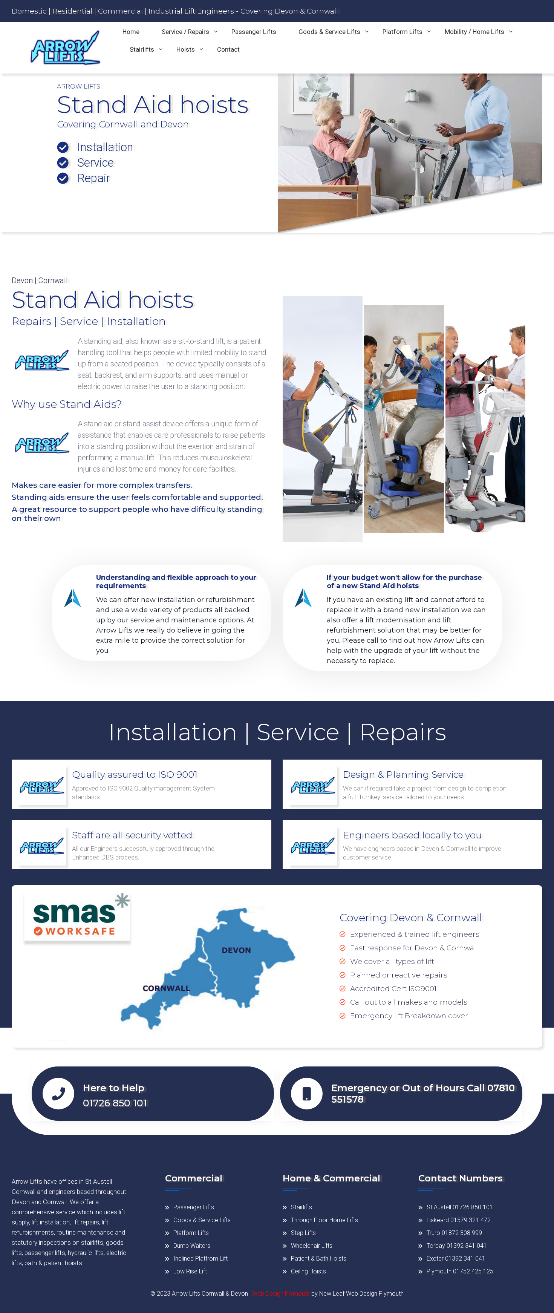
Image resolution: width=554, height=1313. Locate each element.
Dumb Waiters (191, 1245)
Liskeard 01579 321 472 (459, 1220)
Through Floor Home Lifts (324, 1220)
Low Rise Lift (190, 1271)
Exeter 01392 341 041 (456, 1258)
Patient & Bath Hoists (318, 1258)
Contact (228, 49)
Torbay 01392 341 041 (457, 1245)
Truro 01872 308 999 (454, 1232)
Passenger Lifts (253, 31)
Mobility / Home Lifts (474, 31)
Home (130, 31)
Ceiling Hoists (308, 1271)
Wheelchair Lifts (311, 1245)
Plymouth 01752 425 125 (460, 1271)
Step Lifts (303, 1232)
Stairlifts (142, 49)
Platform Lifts (402, 31)
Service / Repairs (185, 31)
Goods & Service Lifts (329, 31)
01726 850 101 (115, 1103)
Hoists (185, 49)
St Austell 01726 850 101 (460, 1207)
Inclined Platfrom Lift (200, 1258)
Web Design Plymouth (281, 1293)
